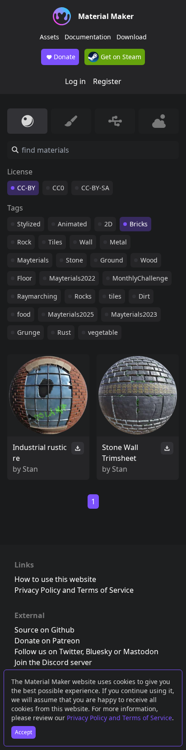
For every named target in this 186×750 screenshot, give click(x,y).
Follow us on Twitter (48, 651)
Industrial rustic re (40, 452)
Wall (86, 242)
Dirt (144, 296)
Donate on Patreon (47, 641)
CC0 (58, 187)
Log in (75, 81)
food (24, 314)
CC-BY (26, 187)
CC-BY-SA (95, 187)
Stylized (29, 224)
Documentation (88, 37)
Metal (118, 242)
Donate (64, 56)
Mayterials (33, 260)
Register (107, 81)
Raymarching (37, 296)
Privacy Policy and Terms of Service (119, 717)
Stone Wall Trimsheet (120, 452)
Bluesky (99, 651)
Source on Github (44, 630)
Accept (23, 732)
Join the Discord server (53, 662)
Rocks (83, 296)
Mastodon (140, 651)
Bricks (139, 224)
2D (108, 224)
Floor (24, 278)
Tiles (55, 242)
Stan (30, 469)
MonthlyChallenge (140, 278)
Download (131, 37)
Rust (64, 332)
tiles (115, 296)
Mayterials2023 (134, 314)
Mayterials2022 (72, 278)
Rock (24, 242)
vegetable (103, 332)
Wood (149, 260)
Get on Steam (120, 56)
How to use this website (55, 579)
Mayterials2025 (71, 314)
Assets (49, 37)
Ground (111, 260)
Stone (74, 260)
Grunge (28, 332)
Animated (72, 224)
